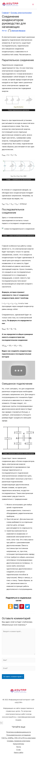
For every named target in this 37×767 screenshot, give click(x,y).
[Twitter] (27, 606)
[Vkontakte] (16, 606)
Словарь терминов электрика (18, 741)
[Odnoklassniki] (10, 606)
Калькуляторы (18, 744)
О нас (18, 750)
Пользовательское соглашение (18, 735)
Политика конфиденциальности (18, 732)
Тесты (18, 747)
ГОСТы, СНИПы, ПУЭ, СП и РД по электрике (19, 738)
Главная (5, 13)
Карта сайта (18, 752)
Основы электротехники (21, 13)
